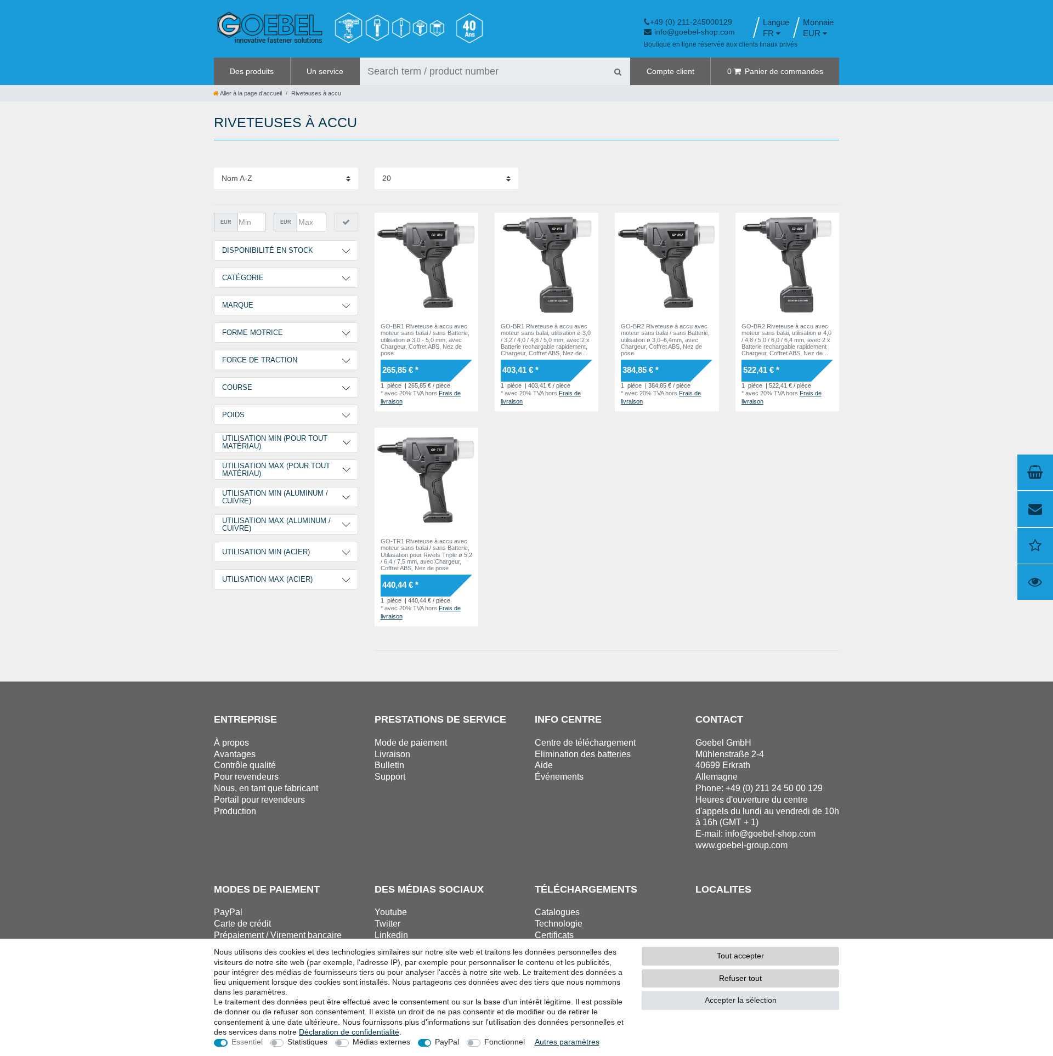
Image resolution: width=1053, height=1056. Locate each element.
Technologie (558, 923)
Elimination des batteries (583, 754)
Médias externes (381, 1041)
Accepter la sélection (741, 1000)
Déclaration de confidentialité (349, 1031)
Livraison (392, 754)
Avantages (235, 754)
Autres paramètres (567, 1041)
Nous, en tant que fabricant (266, 788)
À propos (231, 742)
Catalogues (557, 912)
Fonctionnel (504, 1041)
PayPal (447, 1041)
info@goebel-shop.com (694, 31)
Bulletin (389, 765)
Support (390, 776)
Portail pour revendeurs (259, 799)
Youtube (391, 912)
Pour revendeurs (246, 776)
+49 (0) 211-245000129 (691, 22)
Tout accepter (740, 955)
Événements (559, 776)
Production (235, 811)
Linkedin (391, 935)
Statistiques (307, 1041)
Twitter (387, 923)
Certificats (554, 935)
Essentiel (247, 1041)
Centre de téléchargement (585, 742)
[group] (426, 264)
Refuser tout (740, 978)
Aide (544, 765)
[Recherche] (617, 71)
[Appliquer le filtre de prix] (346, 222)
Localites (723, 889)
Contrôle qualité (245, 765)
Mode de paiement (411, 742)
